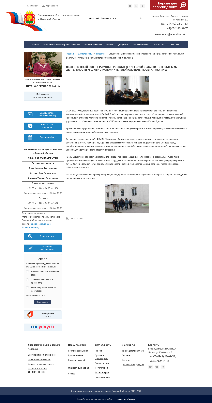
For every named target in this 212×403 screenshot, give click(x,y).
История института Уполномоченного (37, 370)
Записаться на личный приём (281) (42, 281)
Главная (34, 6)
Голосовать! (42, 302)
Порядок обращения (78, 351)
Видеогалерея (102, 372)
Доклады (126, 355)
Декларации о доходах (133, 364)
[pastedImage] (127, 90)
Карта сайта (52, 6)
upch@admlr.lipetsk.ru (175, 34)
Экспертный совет (93, 45)
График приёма (75, 355)
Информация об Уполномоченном (42, 96)
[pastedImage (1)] (127, 198)
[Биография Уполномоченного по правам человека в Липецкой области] (43, 65)
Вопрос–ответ (102, 363)
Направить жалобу (77, 360)
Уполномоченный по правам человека (61, 45)
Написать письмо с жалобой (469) (45, 273)
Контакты (175, 45)
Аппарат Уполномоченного (41, 364)
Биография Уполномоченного (42, 355)
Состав (71, 374)
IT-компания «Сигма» (125, 399)
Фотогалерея (101, 368)
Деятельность (160, 45)
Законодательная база (133, 351)
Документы (124, 45)
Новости (110, 45)
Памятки (126, 360)
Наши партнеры (102, 377)
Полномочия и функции (39, 359)
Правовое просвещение (101, 357)
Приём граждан (141, 45)
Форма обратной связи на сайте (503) (43, 289)
